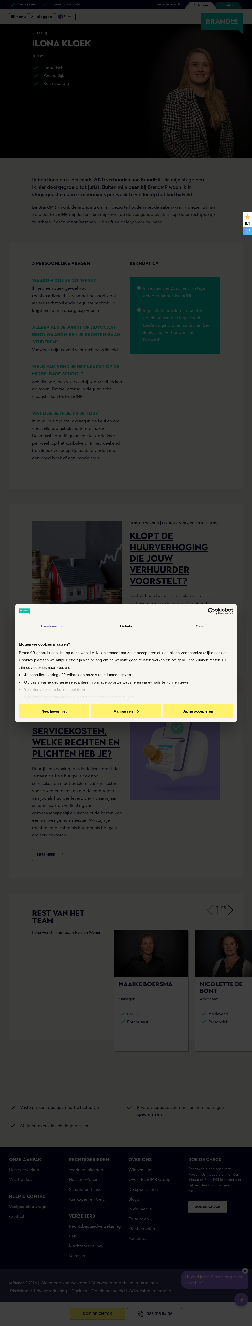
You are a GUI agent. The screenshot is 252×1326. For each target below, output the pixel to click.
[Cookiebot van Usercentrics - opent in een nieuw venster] (211, 611)
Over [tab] (200, 626)
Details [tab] (126, 626)
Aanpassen (123, 711)
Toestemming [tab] (52, 626)
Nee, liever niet (54, 711)
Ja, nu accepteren (198, 711)
